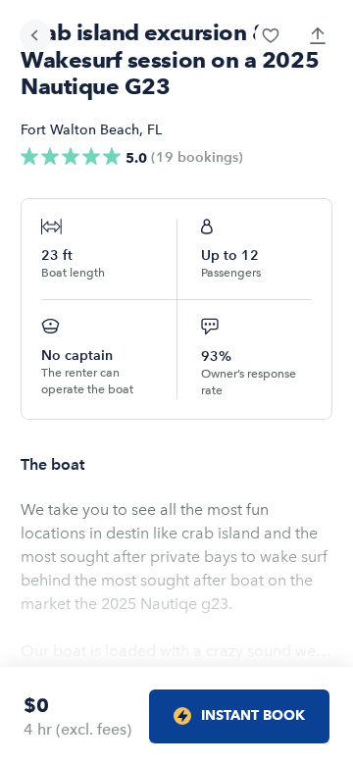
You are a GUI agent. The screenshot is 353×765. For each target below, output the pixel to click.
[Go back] (35, 35)
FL (154, 130)
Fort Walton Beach (80, 130)
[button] (270, 35)
